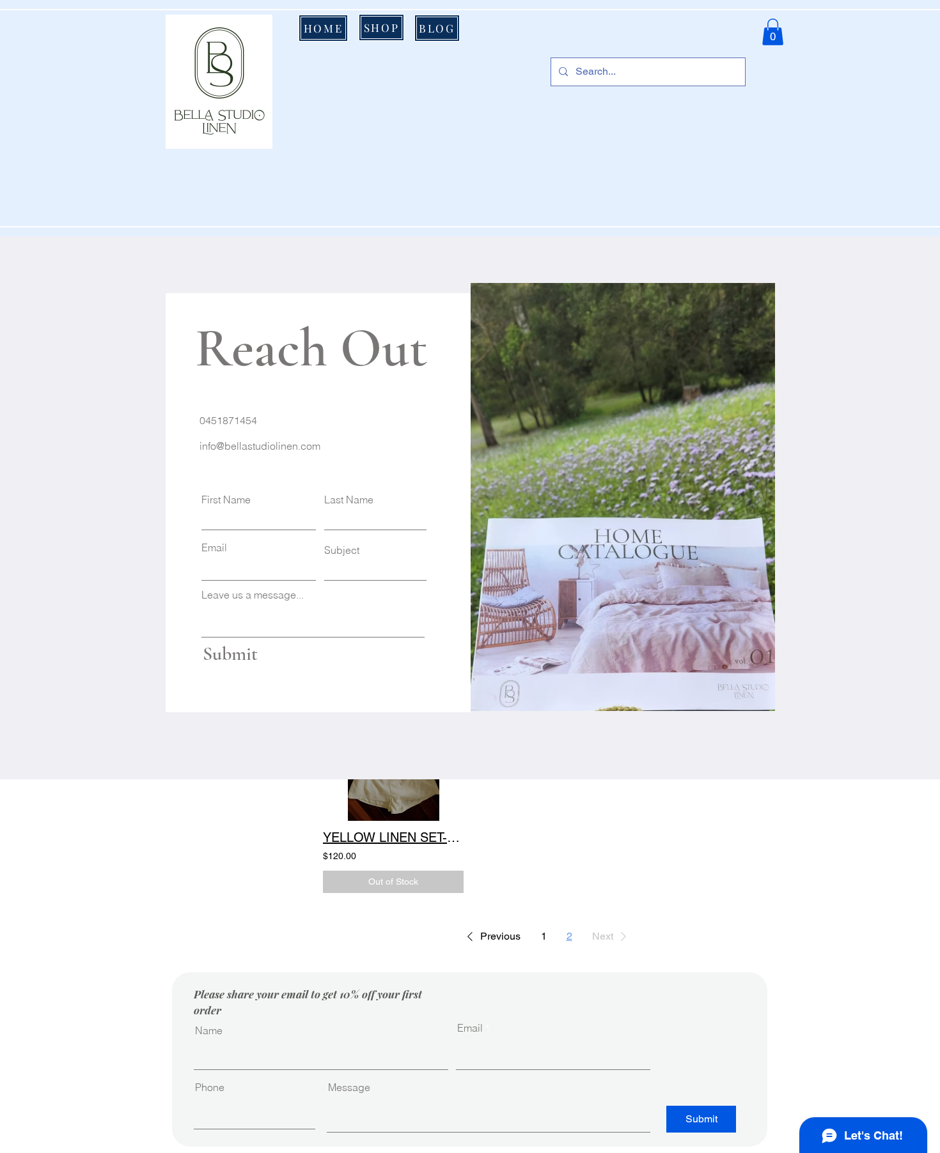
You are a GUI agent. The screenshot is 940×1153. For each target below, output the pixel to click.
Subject (341, 550)
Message (349, 1087)
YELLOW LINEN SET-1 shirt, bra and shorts (393, 837)
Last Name (348, 499)
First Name (226, 499)
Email (214, 547)
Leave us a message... (252, 595)
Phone (209, 1087)
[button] (773, 32)
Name (209, 1030)
